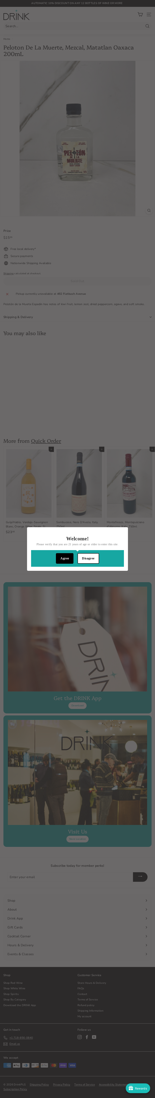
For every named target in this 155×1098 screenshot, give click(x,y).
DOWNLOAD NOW (77, 561)
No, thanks (77, 574)
